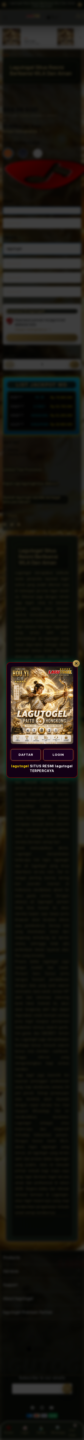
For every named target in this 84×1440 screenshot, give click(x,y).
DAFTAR (26, 755)
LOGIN (58, 755)
